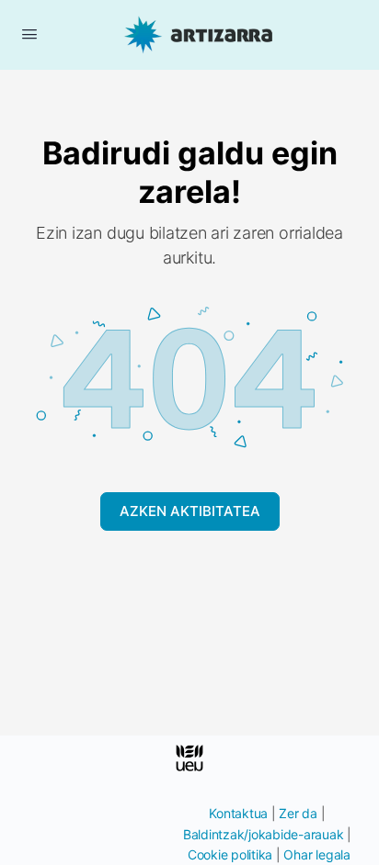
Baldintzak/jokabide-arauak (263, 834)
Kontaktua (238, 813)
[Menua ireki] (29, 33)
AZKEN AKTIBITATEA (190, 511)
